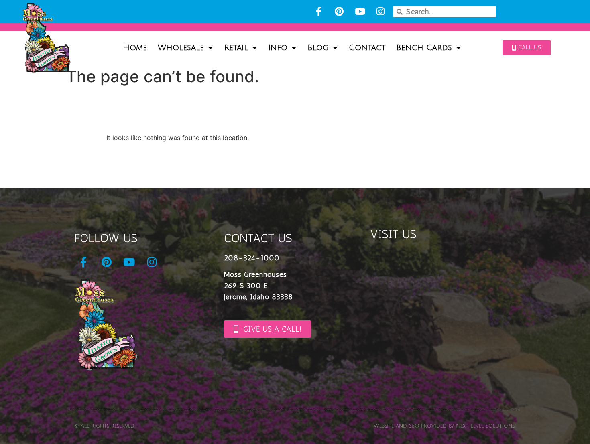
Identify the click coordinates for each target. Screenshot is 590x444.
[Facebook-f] (318, 11)
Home (135, 47)
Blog (318, 47)
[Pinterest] (339, 11)
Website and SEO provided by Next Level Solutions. (444, 426)
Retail (236, 47)
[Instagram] (380, 11)
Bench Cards (424, 47)
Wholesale (181, 47)
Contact (367, 47)
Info (277, 47)
